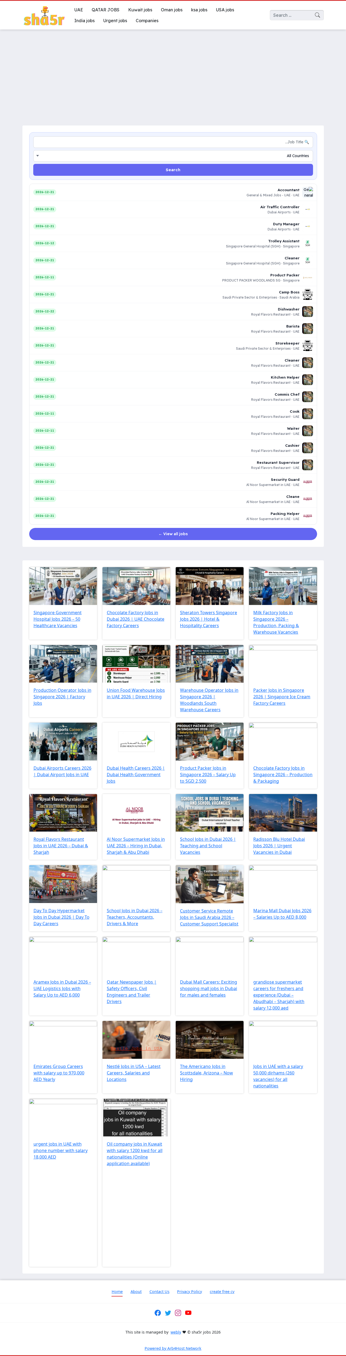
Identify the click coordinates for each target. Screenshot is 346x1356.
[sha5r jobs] (44, 15)
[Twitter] (168, 1313)
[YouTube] (188, 1313)
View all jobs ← (173, 533)
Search (173, 169)
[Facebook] (158, 1313)
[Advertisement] (173, 74)
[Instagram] (178, 1313)
